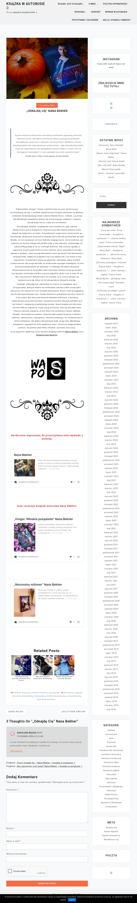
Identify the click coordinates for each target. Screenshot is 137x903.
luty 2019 (111, 673)
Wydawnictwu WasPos (46, 335)
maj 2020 (111, 621)
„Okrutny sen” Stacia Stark (111, 161)
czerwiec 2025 (111, 380)
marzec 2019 (111, 669)
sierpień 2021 (111, 560)
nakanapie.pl (111, 124)
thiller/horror (111, 794)
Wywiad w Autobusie (111, 802)
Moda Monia (102, 278)
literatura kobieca (39, 693)
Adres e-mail (13, 841)
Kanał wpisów (111, 831)
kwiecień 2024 (111, 436)
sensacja (111, 790)
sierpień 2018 (111, 697)
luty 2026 (111, 347)
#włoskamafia (74, 696)
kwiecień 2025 (111, 388)
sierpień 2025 (111, 372)
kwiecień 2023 (111, 484)
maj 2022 (111, 528)
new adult (111, 774)
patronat (111, 782)
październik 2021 (111, 552)
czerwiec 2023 (111, 476)
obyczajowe (54, 693)
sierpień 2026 (111, 323)
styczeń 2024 (111, 448)
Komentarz (12, 789)
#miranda (16, 696)
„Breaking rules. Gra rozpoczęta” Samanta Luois (112, 282)
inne (111, 738)
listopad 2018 (111, 685)
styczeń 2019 (111, 677)
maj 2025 (111, 384)
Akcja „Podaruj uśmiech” (117, 20)
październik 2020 (111, 601)
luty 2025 (111, 396)
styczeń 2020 (111, 637)
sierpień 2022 (111, 516)
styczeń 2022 (111, 540)
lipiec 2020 (111, 613)
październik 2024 (111, 412)
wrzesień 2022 (111, 512)
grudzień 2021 (111, 544)
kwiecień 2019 (111, 665)
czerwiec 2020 (111, 617)
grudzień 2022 (111, 500)
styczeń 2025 (111, 400)
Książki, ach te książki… (71, 4)
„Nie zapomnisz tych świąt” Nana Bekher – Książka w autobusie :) (49, 766)
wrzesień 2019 (111, 649)
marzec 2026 (111, 343)
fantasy (111, 730)
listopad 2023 (111, 456)
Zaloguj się (111, 827)
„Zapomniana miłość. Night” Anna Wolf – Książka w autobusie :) (110, 250)
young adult (111, 806)
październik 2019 (111, 645)
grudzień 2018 (111, 681)
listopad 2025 (111, 360)
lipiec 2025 (111, 376)
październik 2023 (111, 460)
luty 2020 (111, 633)
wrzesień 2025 (111, 368)
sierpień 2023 (111, 468)
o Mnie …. (93, 4)
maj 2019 (111, 661)
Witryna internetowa (16, 854)
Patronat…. (81, 12)
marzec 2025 (111, 392)
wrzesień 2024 (111, 416)
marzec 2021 (111, 581)
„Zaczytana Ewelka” (73, 711)
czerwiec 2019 (111, 657)
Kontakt (96, 12)
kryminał (111, 742)
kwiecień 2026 (111, 339)
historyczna (111, 734)
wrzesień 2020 (111, 605)
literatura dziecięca (111, 754)
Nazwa (10, 828)
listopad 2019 (111, 641)
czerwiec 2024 (111, 428)
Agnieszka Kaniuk (26, 732)
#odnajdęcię (40, 696)
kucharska (111, 746)
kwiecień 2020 (111, 625)
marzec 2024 (111, 440)
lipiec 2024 (111, 424)
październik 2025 (111, 364)
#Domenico (69, 693)
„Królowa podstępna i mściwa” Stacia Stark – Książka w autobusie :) (111, 266)
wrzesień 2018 (111, 693)
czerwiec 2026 (111, 331)
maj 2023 (111, 480)
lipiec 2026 (111, 327)
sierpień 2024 (111, 420)
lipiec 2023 (111, 472)
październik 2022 (111, 508)
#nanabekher (27, 696)
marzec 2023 (111, 488)
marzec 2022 (111, 536)
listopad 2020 (111, 597)
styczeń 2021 (111, 589)
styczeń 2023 (111, 496)
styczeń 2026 (111, 352)
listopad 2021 (111, 548)
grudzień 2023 (111, 452)
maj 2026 (111, 335)
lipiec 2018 (111, 701)
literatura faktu (111, 762)
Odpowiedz (16, 751)
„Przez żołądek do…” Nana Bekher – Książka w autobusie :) (45, 763)
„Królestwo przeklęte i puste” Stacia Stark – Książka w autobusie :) (111, 294)
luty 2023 (111, 492)
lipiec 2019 (111, 653)
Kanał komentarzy (111, 835)
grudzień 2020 (111, 593)
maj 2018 (111, 709)
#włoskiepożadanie (46, 699)
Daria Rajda (15, 711)
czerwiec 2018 (111, 705)
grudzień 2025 (111, 356)
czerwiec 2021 (111, 568)
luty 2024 (111, 444)
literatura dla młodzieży (111, 750)
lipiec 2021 (111, 564)
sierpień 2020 (111, 609)
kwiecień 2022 (111, 532)
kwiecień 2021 (111, 577)
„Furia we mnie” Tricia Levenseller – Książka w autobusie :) (110, 234)
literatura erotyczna (22, 693)
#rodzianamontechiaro (57, 696)
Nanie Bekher (72, 332)
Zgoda (72, 900)
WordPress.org (111, 839)
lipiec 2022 (111, 520)
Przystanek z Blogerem (85, 20)
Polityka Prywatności (115, 4)
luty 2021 (111, 585)
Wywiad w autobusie (116, 12)
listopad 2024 (111, 408)
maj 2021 (111, 573)
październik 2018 (111, 689)
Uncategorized (111, 798)
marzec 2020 (111, 629)
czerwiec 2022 (111, 524)
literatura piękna (111, 770)
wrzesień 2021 (111, 556)
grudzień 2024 (111, 404)
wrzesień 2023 (111, 464)
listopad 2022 (111, 504)
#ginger (78, 693)
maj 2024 (111, 432)
